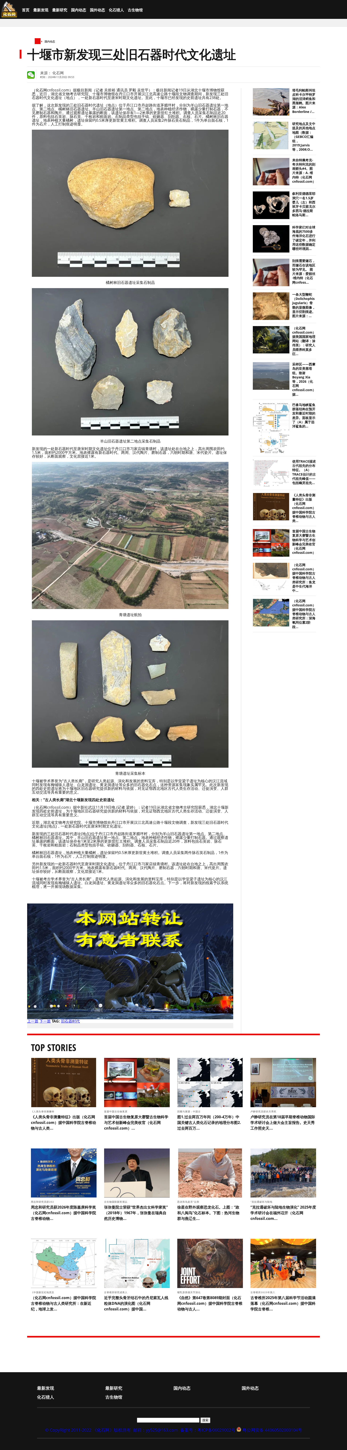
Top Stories (53, 1047)
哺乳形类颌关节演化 (189, 1292)
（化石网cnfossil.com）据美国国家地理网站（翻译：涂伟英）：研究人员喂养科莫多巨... (304, 341)
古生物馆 (135, 9)
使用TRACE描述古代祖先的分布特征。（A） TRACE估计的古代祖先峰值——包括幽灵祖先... (304, 472)
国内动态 (78, 9)
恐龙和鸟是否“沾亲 (188, 1201)
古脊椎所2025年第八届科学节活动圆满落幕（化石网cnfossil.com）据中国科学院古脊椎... (283, 1303)
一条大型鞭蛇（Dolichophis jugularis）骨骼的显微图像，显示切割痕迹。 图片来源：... (303, 305)
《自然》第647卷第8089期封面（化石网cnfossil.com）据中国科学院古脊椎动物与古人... (209, 1303)
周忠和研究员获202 (43, 1201)
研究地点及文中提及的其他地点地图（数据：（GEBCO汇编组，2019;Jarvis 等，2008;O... (303, 137)
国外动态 (97, 9)
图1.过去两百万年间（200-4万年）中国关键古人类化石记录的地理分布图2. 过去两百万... (209, 1122)
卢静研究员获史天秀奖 (263, 1111)
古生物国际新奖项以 (116, 1201)
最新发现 (40, 9)
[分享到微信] (31, 75)
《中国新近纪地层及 (43, 1292)
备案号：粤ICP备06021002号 (207, 1430)
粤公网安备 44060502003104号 (272, 1430)
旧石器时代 (70, 1021)
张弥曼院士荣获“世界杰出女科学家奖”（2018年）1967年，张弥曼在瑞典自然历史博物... (136, 1213)
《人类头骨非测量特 (43, 1111)
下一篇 (45, 1021)
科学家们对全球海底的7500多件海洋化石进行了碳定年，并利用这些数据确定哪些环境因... (303, 238)
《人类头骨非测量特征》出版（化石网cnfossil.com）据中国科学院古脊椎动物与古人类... (304, 508)
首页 (26, 9)
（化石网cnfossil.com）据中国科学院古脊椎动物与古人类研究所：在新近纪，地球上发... (63, 1303)
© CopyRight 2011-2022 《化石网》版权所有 (88, 1430)
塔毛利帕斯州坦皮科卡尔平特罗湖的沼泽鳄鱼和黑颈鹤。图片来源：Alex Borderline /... (303, 101)
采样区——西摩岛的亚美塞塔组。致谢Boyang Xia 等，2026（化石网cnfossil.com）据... (304, 379)
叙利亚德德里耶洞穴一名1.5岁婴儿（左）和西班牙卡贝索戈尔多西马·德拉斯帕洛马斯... (303, 204)
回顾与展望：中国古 (189, 1111)
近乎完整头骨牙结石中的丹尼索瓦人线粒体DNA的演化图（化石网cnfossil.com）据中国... (136, 1303)
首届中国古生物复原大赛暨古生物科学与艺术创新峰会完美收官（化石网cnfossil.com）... (305, 542)
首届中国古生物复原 (116, 1111)
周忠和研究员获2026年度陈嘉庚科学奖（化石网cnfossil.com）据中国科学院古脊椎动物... (63, 1213)
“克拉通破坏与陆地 (261, 1201)
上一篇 (32, 1021)
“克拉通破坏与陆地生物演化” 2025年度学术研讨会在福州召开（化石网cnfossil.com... (283, 1213)
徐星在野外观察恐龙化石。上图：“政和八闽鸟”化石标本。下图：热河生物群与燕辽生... (208, 1213)
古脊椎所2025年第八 (263, 1292)
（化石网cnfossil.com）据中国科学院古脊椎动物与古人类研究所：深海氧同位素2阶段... (304, 614)
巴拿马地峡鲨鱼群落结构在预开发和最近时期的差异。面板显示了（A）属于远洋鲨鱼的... (303, 415)
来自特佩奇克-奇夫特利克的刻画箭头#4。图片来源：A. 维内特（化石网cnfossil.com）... (305, 171)
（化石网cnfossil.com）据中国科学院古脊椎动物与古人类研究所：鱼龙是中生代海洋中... (304, 578)
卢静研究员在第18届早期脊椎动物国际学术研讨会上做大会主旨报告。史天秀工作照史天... (282, 1122)
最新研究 (59, 9)
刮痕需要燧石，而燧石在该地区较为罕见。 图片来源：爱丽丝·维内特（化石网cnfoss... (303, 271)
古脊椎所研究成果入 (116, 1292)
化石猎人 (116, 9)
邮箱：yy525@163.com (155, 1430)
